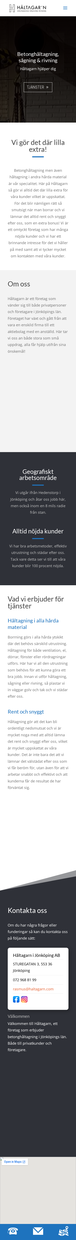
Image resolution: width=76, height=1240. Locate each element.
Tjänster (35, 87)
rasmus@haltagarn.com (33, 989)
